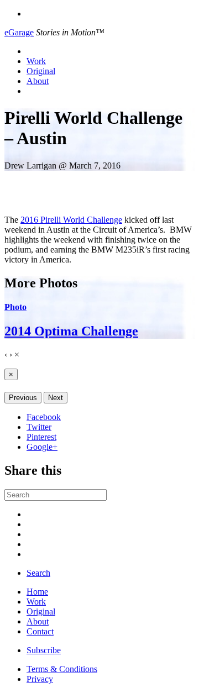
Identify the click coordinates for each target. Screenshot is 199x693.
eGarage (19, 32)
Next (55, 397)
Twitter (39, 427)
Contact (40, 631)
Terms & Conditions (62, 669)
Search (38, 573)
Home (37, 591)
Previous (23, 397)
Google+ (42, 447)
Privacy (40, 679)
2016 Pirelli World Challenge (71, 219)
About (38, 81)
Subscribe (44, 650)
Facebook (44, 417)
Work (36, 61)
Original (41, 71)
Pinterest (41, 437)
